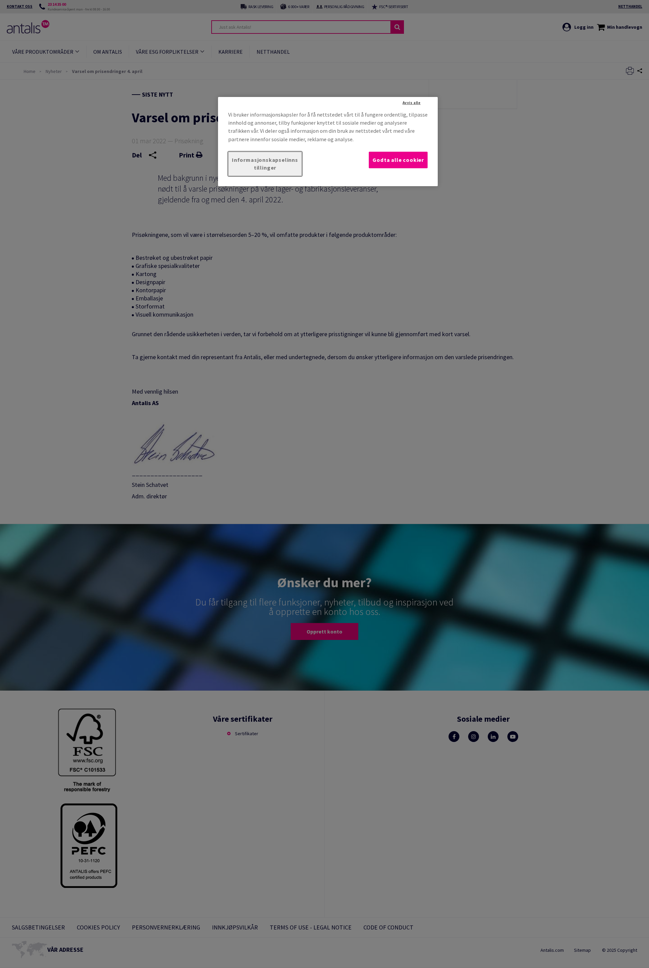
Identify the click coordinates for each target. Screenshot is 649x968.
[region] (328, 141)
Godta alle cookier (398, 159)
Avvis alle (412, 102)
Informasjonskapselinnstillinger (265, 163)
